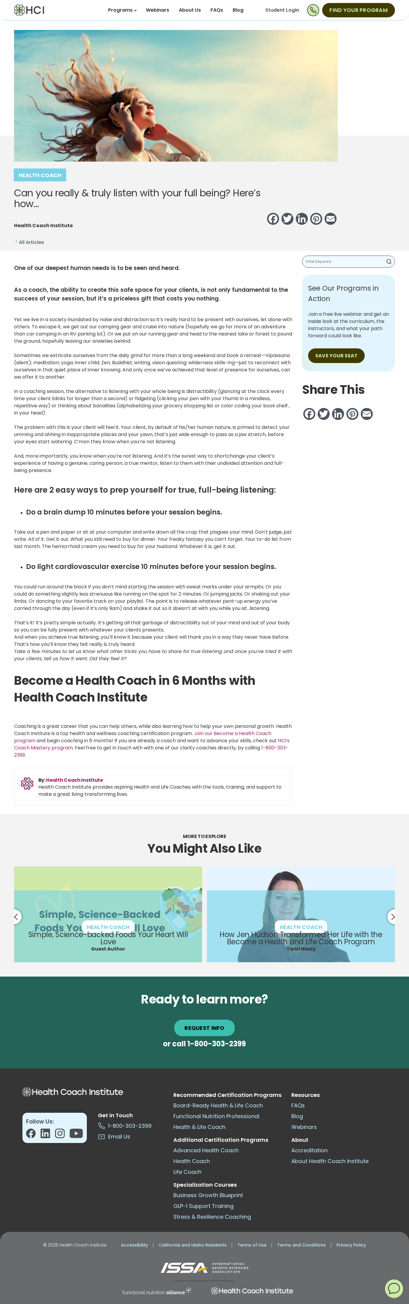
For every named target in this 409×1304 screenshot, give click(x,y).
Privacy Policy (351, 1245)
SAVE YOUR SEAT (336, 355)
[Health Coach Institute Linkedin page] (47, 1135)
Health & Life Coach (199, 1127)
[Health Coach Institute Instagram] (62, 1135)
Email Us (117, 1136)
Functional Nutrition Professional (216, 1116)
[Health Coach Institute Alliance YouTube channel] (76, 1135)
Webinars (157, 10)
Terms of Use (251, 1245)
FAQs (216, 10)
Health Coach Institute (74, 780)
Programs (120, 10)
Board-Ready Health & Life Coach (218, 1105)
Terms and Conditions (301, 1245)
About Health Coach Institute (330, 1161)
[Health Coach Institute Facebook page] (33, 1135)
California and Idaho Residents (193, 1245)
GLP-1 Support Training (203, 1206)
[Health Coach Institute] (252, 1290)
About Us (190, 10)
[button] (394, 1288)
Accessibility (134, 1245)
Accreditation (309, 1150)
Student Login (282, 10)
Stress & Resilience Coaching (212, 1216)
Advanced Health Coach (206, 1150)
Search (389, 262)
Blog (238, 10)
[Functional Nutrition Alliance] (156, 1290)
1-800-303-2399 (216, 1044)
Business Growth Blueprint (208, 1195)
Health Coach (40, 175)
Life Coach (187, 1172)
